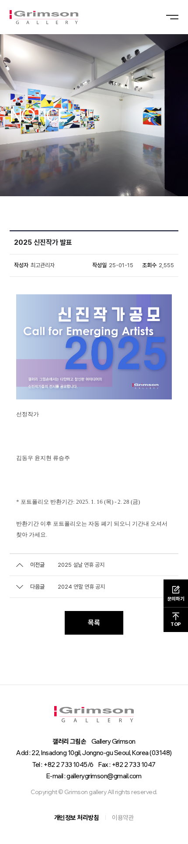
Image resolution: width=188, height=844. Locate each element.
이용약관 (123, 817)
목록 (94, 622)
